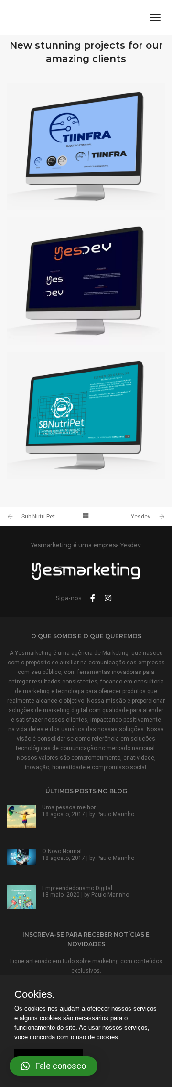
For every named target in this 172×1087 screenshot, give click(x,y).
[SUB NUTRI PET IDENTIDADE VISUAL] (86, 415)
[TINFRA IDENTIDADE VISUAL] (86, 146)
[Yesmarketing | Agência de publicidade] (66, 17)
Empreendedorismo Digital (77, 888)
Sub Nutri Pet (38, 516)
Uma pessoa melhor (69, 807)
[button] (53, 1066)
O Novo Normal (62, 851)
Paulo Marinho (115, 814)
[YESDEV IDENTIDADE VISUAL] (86, 281)
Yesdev (140, 516)
